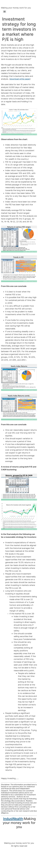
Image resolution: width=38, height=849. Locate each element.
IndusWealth (13, 819)
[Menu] (4, 11)
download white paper (20, 79)
